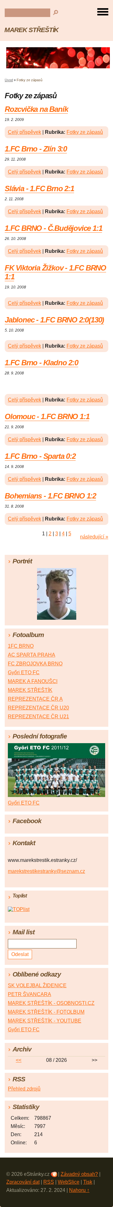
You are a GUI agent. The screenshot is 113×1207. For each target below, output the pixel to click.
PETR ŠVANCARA (29, 994)
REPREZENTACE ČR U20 (38, 707)
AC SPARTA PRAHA (31, 655)
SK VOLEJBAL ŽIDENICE (37, 985)
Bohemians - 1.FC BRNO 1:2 (50, 496)
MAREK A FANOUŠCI (32, 681)
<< (18, 1060)
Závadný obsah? (79, 1174)
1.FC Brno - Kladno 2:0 (41, 362)
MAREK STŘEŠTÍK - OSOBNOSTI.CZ (51, 1003)
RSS (48, 1182)
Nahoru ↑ (79, 1190)
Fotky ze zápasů (85, 132)
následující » (94, 536)
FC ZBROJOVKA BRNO (35, 663)
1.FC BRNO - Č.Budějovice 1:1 (53, 228)
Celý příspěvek (24, 132)
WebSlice (68, 1182)
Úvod (9, 80)
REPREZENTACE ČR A (35, 699)
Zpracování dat (23, 1182)
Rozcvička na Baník (36, 109)
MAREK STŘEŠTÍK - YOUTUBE (44, 1020)
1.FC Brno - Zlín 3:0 (36, 149)
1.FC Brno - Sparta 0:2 (40, 456)
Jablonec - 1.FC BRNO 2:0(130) (54, 320)
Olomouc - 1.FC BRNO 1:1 (47, 416)
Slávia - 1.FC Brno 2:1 (39, 188)
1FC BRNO (21, 646)
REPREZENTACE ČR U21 (38, 716)
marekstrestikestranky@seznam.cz (46, 871)
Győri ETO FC (24, 672)
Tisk (87, 1182)
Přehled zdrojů (24, 1088)
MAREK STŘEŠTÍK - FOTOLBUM (46, 1012)
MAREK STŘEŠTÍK (31, 29)
